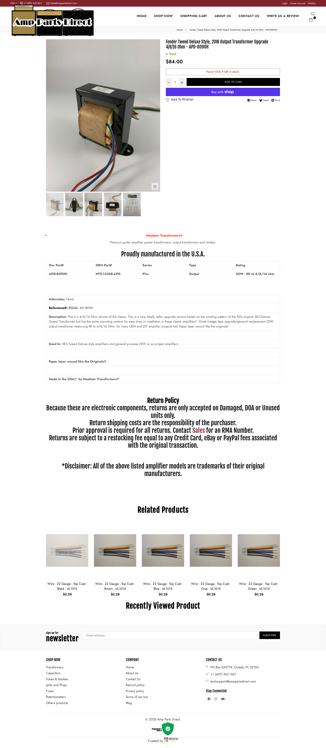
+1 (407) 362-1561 (223, 674)
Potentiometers (56, 697)
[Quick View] (84, 531)
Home (141, 16)
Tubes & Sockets (57, 679)
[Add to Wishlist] (84, 538)
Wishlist (312, 3)
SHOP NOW (163, 16)
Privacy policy (135, 691)
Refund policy (135, 685)
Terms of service (137, 697)
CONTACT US (249, 16)
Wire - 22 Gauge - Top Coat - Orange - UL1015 (259, 586)
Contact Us (133, 679)
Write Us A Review (283, 16)
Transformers (54, 667)
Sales (198, 430)
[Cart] (311, 19)
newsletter (62, 637)
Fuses (50, 691)
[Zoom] (154, 186)
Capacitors (53, 673)
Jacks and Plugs (56, 685)
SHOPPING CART (193, 16)
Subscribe (269, 635)
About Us (132, 673)
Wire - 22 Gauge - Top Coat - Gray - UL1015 (163, 586)
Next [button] (155, 115)
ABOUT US (223, 16)
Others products (57, 703)
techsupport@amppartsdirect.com (233, 681)
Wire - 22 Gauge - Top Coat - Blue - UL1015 (115, 586)
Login (285, 3)
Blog (129, 703)
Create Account (297, 3)
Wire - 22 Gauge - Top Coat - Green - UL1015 (211, 586)
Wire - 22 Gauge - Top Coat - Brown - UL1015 (67, 586)
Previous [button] (51, 115)
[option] (103, 115)
